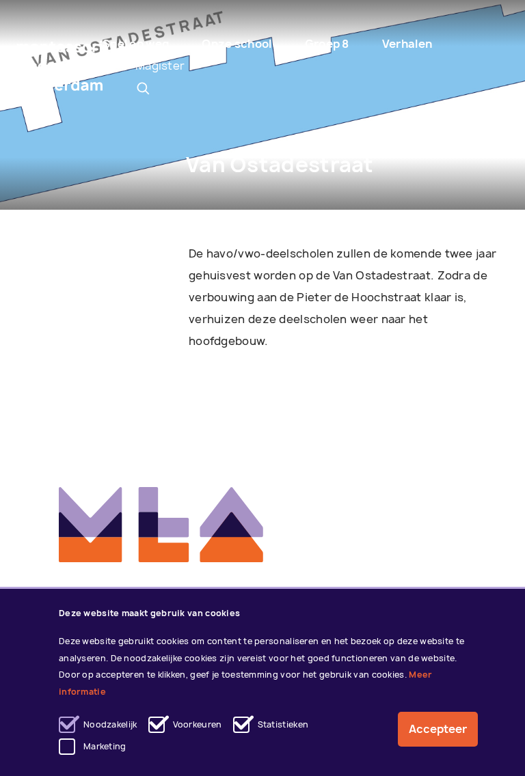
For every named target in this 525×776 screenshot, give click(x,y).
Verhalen (407, 43)
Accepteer (438, 728)
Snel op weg (136, 43)
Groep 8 (327, 43)
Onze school (236, 43)
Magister (160, 65)
